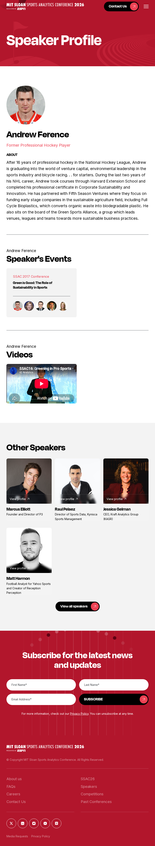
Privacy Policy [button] (79, 713)
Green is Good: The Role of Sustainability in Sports (32, 285)
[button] (45, 6)
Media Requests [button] (17, 836)
